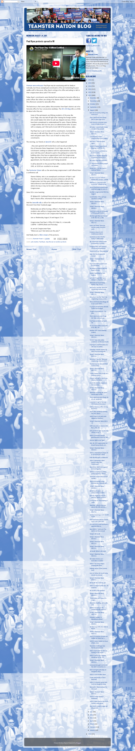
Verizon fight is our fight (97, 440)
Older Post (76, 249)
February (93, 727)
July (91, 712)
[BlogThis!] (60, 239)
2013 (90, 89)
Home (54, 249)
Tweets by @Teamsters (93, 46)
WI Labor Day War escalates (98, 160)
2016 (90, 80)
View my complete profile (94, 71)
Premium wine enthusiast (34, 86)
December (93, 98)
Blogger (78, 743)
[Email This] (58, 239)
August (92, 110)
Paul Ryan (42, 242)
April (91, 721)
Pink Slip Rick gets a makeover (99, 457)
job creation (34, 242)
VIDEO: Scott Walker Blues (98, 674)
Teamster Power (93, 54)
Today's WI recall (95, 534)
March (92, 724)
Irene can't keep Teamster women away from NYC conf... (98, 227)
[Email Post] (54, 239)
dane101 (48, 142)
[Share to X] (62, 239)
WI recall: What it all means (98, 551)
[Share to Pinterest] (66, 239)
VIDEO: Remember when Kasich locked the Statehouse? (97, 462)
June (91, 715)
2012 (90, 92)
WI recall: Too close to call (97, 583)
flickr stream (44, 235)
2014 (90, 86)
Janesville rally (37, 203)
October (93, 104)
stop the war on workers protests (56, 242)
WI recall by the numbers (97, 590)
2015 (90, 83)
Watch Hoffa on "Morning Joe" (99, 251)
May (91, 718)
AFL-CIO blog (66, 109)
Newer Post (31, 249)
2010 (90, 734)
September (93, 107)
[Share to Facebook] (64, 239)
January (92, 730)
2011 (90, 95)
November (93, 101)
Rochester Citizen (35, 170)
